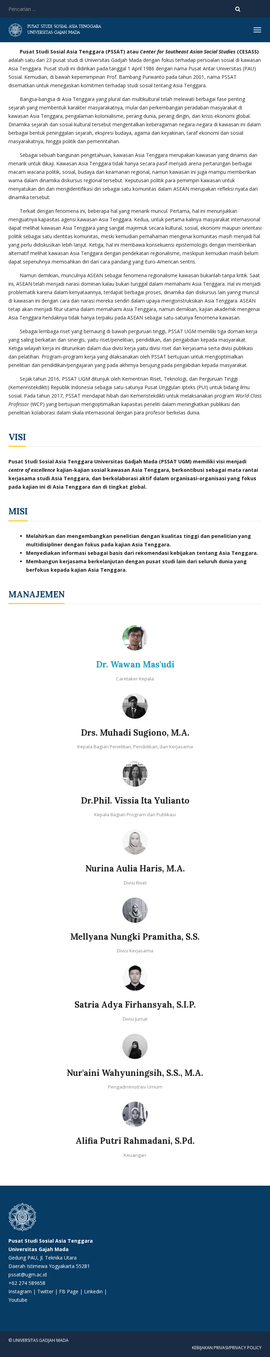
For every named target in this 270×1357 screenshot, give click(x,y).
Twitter (46, 1291)
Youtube (17, 1299)
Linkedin (93, 1291)
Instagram (20, 1291)
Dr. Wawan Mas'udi (135, 664)
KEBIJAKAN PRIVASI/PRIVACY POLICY (227, 1348)
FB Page (69, 1291)
